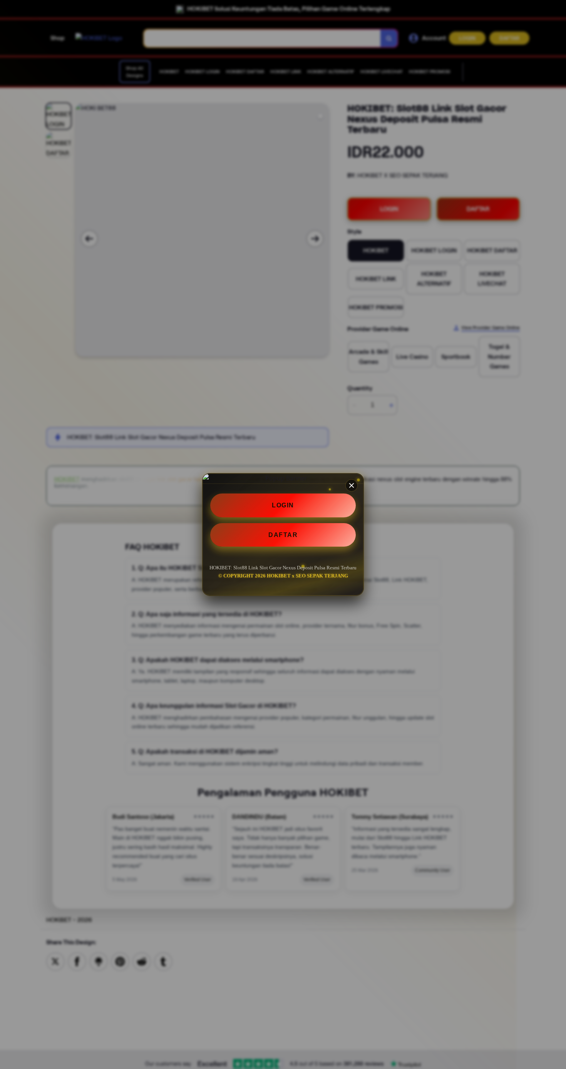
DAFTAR (283, 535)
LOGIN (283, 505)
